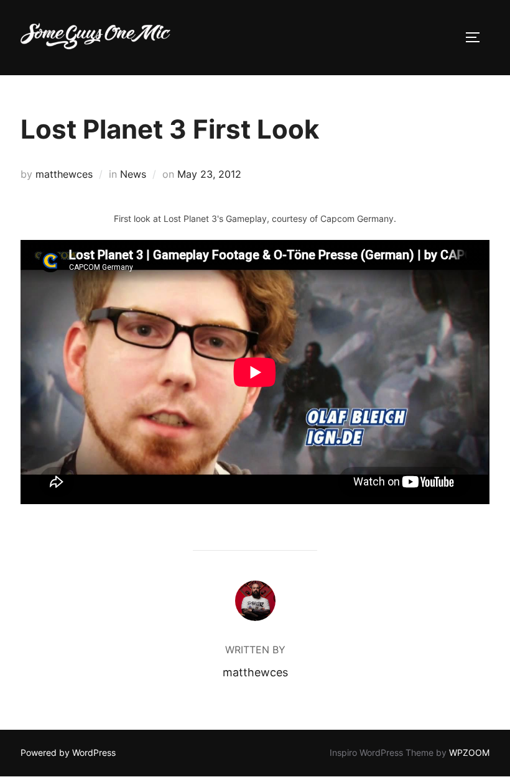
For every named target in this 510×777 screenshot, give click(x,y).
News (133, 174)
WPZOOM (469, 752)
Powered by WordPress (68, 752)
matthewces (64, 174)
